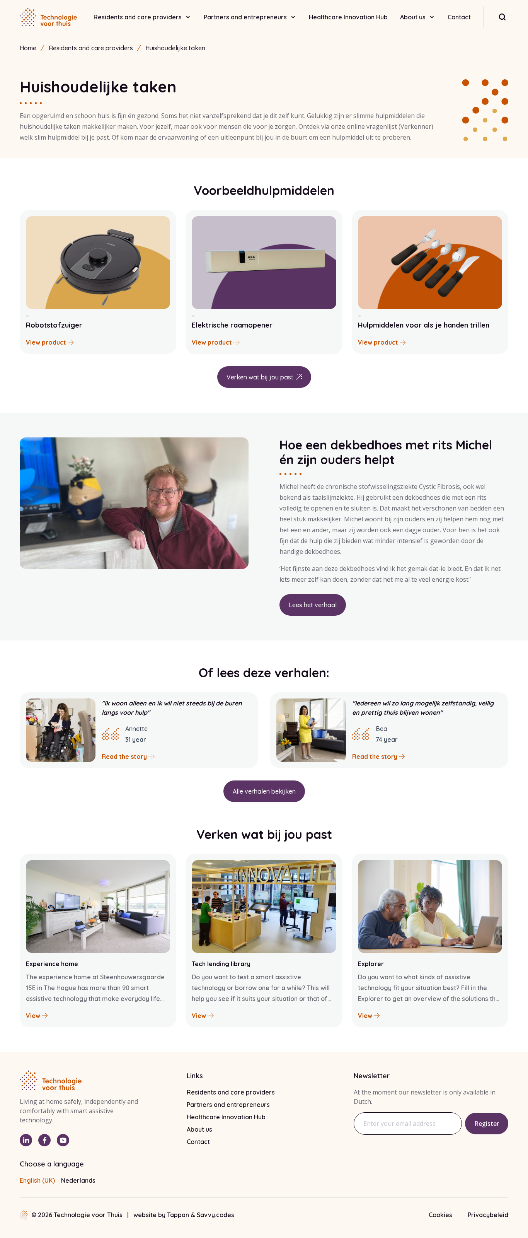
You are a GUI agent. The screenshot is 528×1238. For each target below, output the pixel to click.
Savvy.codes (215, 1215)
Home (28, 48)
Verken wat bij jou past (260, 377)
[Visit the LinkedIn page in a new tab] (26, 1140)
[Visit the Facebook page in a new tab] (44, 1140)
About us (413, 17)
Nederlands (78, 1180)
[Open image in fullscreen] (134, 503)
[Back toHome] (48, 17)
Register (486, 1123)
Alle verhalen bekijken (264, 791)
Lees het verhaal (312, 607)
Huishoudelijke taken (175, 48)
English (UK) (37, 1180)
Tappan (179, 1215)
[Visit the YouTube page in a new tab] (63, 1140)
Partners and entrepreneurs (245, 17)
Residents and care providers (138, 17)
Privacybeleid (488, 1215)
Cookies (440, 1215)
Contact (459, 17)
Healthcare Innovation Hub (348, 17)
